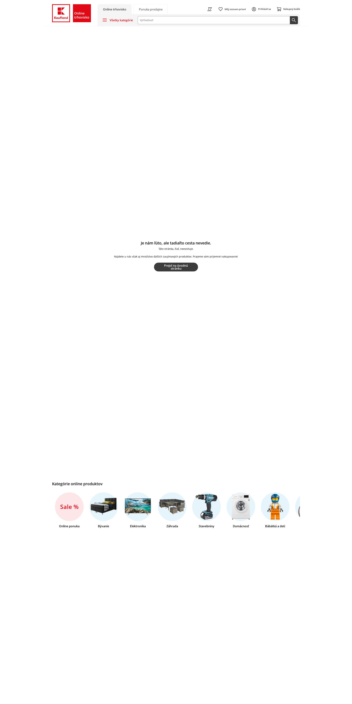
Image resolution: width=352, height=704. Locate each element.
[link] (151, 9)
